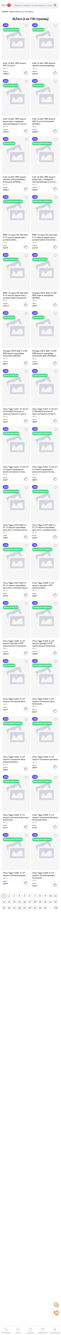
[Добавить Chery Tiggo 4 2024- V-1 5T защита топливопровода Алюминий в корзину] (55, 885)
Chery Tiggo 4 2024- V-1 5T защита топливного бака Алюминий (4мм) (14, 759)
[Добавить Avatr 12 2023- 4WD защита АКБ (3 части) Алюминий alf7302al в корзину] (55, 131)
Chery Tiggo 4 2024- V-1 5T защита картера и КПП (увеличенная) (43, 585)
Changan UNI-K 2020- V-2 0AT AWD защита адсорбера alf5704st (44, 295)
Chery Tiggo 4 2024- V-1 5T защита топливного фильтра (45, 758)
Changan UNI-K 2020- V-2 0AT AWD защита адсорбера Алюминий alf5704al (15, 353)
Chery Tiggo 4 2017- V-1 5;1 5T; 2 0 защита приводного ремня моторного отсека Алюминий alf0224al (45, 470)
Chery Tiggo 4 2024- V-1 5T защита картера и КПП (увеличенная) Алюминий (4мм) (43, 645)
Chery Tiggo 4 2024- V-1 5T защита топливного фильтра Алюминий (16, 817)
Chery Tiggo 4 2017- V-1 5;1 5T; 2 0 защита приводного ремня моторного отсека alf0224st (15, 470)
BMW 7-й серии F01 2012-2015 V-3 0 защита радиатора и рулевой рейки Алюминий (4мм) (15, 297)
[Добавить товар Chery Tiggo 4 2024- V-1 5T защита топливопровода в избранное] (26, 836)
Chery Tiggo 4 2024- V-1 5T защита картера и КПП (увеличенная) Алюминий (14, 643)
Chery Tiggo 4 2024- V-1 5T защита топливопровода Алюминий (43, 875)
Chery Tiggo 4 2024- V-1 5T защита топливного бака (14, 700)
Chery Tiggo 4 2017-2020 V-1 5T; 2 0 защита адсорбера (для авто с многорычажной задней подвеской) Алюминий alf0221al (44, 530)
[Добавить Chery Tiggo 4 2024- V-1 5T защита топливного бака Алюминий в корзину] (55, 711)
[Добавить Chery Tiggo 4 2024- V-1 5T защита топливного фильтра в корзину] (55, 767)
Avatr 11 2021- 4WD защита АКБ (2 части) (14, 64)
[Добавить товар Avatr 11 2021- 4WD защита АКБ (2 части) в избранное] (26, 26)
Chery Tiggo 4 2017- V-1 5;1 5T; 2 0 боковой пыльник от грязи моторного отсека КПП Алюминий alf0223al (45, 413)
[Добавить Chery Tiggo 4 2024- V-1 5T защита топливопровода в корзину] (26, 883)
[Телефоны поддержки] (56, 1313)
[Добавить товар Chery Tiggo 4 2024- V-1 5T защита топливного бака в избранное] (26, 662)
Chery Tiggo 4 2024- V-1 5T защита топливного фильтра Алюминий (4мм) (45, 817)
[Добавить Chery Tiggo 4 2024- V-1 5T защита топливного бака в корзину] (26, 709)
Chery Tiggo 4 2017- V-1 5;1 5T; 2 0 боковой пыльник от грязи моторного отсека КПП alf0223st (15, 413)
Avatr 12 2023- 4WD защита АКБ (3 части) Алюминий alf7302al (43, 121)
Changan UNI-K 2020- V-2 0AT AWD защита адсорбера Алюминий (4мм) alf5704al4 (44, 353)
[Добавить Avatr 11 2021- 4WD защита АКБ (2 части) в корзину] (26, 73)
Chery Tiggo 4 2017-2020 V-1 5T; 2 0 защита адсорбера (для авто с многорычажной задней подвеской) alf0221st (15, 529)
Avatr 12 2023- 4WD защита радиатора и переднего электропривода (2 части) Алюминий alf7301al (43, 181)
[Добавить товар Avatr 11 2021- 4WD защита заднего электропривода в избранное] (55, 26)
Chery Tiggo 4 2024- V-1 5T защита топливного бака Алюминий (43, 701)
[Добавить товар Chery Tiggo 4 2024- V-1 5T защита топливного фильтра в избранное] (55, 720)
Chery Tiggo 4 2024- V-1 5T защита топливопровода (14, 874)
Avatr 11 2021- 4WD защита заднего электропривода (43, 64)
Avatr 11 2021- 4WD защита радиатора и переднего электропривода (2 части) (14, 121)
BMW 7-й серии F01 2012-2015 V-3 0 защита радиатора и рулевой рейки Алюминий (44, 237)
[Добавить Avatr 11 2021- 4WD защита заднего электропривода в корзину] (55, 73)
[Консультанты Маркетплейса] (56, 1305)
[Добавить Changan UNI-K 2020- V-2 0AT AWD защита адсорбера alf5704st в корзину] (55, 305)
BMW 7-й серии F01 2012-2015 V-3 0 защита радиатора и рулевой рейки (15, 237)
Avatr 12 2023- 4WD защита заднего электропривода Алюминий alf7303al (14, 179)
